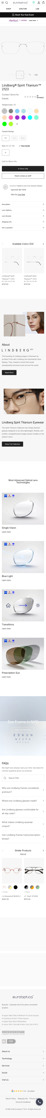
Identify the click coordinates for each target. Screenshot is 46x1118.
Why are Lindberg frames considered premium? (20, 790)
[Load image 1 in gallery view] (23, 48)
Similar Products (23, 850)
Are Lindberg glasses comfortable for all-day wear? (20, 811)
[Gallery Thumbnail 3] (27, 74)
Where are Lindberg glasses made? (19, 800)
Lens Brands (6, 216)
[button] (33, 2)
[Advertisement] (23, 934)
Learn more (6, 532)
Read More (9, 372)
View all (23, 854)
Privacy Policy (34, 1099)
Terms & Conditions (23, 1102)
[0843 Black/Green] (37, 887)
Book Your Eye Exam (23, 730)
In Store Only (23, 169)
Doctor (23, 9)
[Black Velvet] (15, 887)
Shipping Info (7, 222)
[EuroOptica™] (20, 2)
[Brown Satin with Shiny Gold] (10, 887)
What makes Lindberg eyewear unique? (17, 824)
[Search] (7, 2)
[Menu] (2, 2)
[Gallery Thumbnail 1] (12, 74)
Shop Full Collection (12, 444)
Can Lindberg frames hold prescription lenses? (21, 837)
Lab (37, 9)
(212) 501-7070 (20, 190)
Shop (8, 9)
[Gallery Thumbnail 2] (20, 74)
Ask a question (7, 228)
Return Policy (11, 1099)
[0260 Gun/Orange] (32, 887)
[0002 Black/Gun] (26, 887)
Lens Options (7, 210)
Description (6, 204)
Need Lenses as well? (23, 176)
